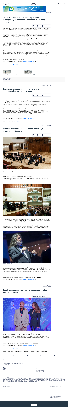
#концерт (5, 351)
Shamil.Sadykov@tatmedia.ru (54, 397)
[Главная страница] (34, 4)
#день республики (35, 351)
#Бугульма (11, 351)
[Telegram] (27, 356)
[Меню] (64, 4)
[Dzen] (41, 355)
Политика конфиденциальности (55, 394)
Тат (8, 3)
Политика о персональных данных (55, 386)
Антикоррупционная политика (55, 388)
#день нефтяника (44, 351)
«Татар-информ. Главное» (28, 61)
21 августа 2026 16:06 (46, 125)
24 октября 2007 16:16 (46, 14)
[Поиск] (58, 3)
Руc (3, 3)
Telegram (18, 64)
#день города (26, 351)
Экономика (48, 12)
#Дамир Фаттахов (18, 351)
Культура (49, 123)
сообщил (8, 334)
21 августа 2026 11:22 (46, 286)
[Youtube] (54, 356)
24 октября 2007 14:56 (46, 85)
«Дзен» (14, 64)
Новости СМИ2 (6, 79)
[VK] (14, 356)
